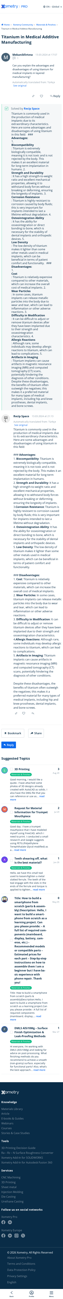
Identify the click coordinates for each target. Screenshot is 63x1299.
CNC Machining (10, 1177)
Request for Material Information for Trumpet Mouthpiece (31, 812)
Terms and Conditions (21, 1264)
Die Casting (8, 1196)
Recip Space (31, 108)
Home (7, 24)
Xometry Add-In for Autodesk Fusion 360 (26, 1162)
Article (5, 1113)
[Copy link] (33, 96)
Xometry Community (23, 24)
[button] (13, 733)
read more (20, 850)
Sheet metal (8, 1187)
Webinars (7, 1123)
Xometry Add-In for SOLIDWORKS (22, 1157)
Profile (31, 1296)
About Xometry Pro (19, 1257)
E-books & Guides (12, 1118)
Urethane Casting (12, 1201)
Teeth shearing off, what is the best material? (30, 860)
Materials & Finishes (46, 24)
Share (38, 733)
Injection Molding (12, 1192)
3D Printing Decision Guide (18, 1148)
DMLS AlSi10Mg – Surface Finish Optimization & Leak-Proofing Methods (31, 1032)
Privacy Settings (17, 1276)
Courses (6, 1128)
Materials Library (12, 1109)
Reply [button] (33, 713)
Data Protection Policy (21, 1270)
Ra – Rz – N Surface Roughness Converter (27, 1152)
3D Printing (22, 769)
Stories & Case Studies (15, 1133)
